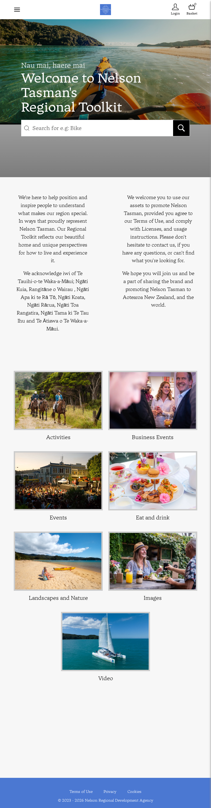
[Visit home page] (105, 9)
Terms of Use (81, 791)
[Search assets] (181, 128)
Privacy (110, 791)
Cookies (134, 791)
